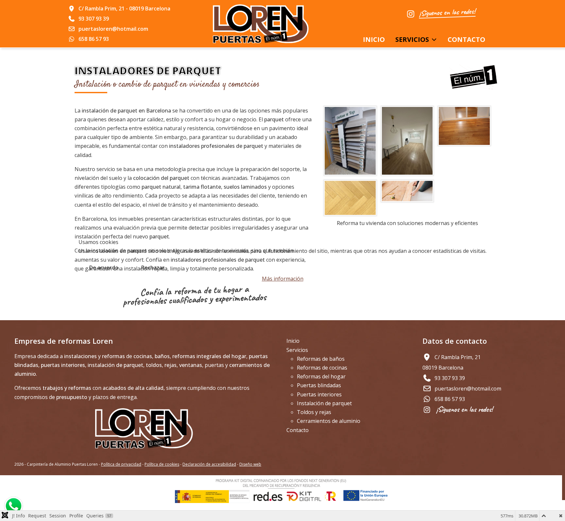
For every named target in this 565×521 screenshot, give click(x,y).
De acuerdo (103, 267)
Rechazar (152, 267)
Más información (282, 278)
